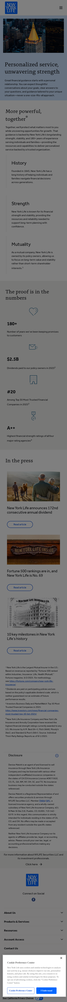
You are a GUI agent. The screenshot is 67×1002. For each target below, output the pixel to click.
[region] (34, 976)
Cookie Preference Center (20, 990)
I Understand (46, 990)
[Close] (61, 958)
